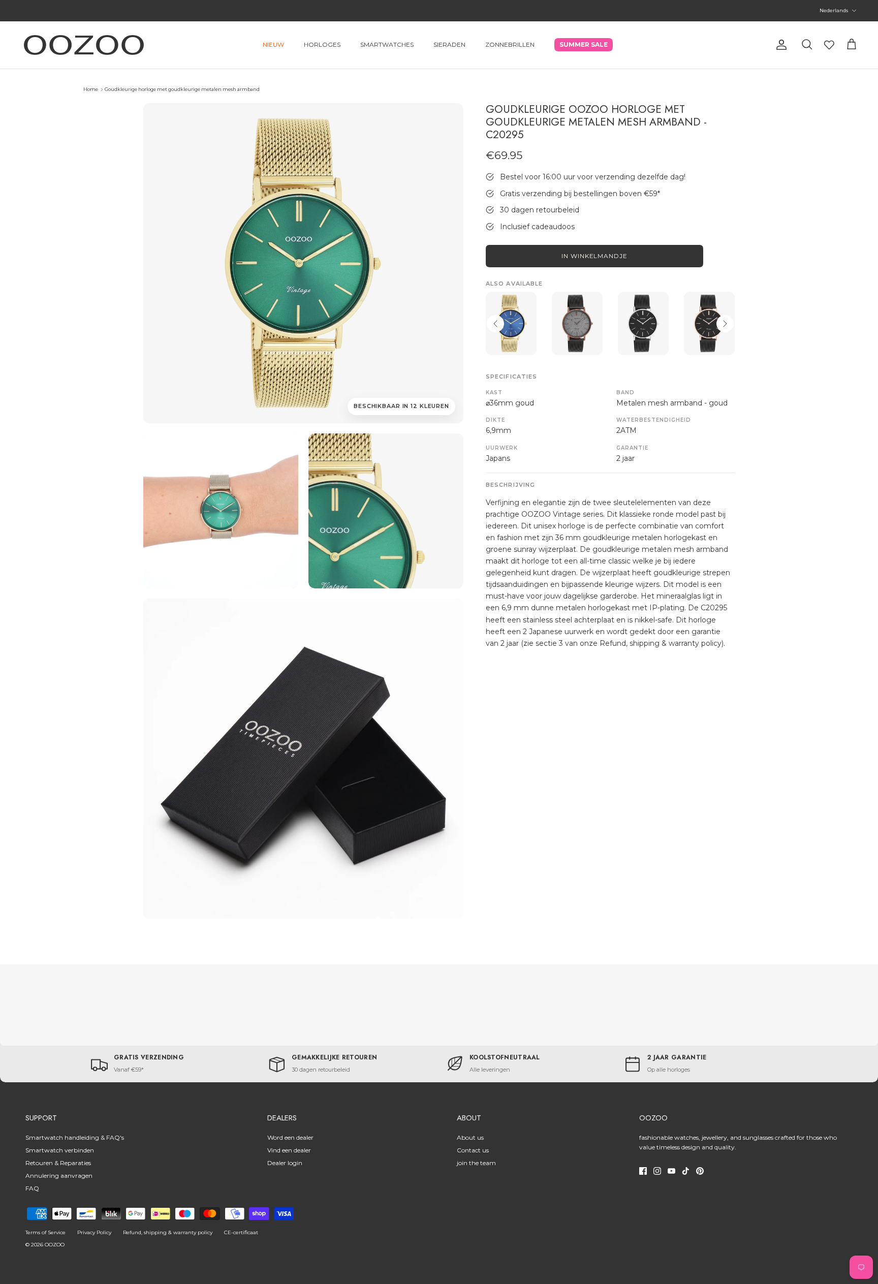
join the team (476, 1163)
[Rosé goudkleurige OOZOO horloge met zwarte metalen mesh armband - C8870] (709, 323)
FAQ (32, 1188)
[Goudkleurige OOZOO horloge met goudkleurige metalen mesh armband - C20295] (220, 510)
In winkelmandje (594, 256)
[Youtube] (671, 1171)
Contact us (473, 1150)
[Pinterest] (700, 1171)
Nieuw (273, 44)
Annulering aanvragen (58, 1175)
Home (90, 89)
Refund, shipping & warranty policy (167, 1232)
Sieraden (449, 44)
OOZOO (55, 1244)
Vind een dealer (289, 1150)
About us (470, 1137)
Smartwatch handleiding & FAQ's (74, 1137)
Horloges (322, 44)
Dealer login (284, 1163)
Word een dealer (290, 1137)
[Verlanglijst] (829, 45)
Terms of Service (45, 1232)
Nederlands (834, 10)
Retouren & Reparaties (58, 1163)
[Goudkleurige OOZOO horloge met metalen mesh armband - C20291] (511, 323)
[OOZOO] (83, 45)
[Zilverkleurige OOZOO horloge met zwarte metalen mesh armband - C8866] (643, 323)
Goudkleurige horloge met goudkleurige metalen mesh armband (182, 89)
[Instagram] (657, 1171)
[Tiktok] (685, 1171)
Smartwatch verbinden (59, 1150)
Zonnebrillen (510, 44)
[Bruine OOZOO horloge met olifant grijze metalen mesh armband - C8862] (577, 323)
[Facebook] (643, 1171)
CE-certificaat (241, 1232)
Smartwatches (387, 44)
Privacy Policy (94, 1232)
